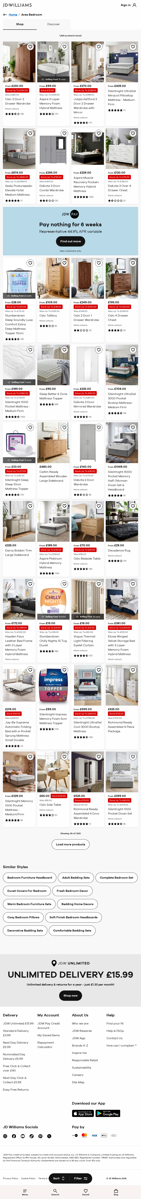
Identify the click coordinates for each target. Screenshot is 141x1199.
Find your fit (115, 1023)
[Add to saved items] (30, 47)
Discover (53, 24)
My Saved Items (48, 1035)
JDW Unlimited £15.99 (18, 1023)
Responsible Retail (85, 1060)
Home (13, 14)
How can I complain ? (121, 1045)
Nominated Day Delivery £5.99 (14, 1056)
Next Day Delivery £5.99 (15, 1045)
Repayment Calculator (45, 1045)
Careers (77, 1075)
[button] (19, 1015)
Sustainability (81, 1067)
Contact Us (114, 1038)
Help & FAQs (115, 1031)
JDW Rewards (82, 1031)
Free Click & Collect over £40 (16, 1068)
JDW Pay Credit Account (48, 1026)
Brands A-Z (80, 1045)
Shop (20, 24)
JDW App (78, 1038)
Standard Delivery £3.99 (16, 1033)
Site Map (78, 1082)
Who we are (80, 1023)
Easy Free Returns (16, 1089)
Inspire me (79, 1053)
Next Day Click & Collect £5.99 (14, 1080)
